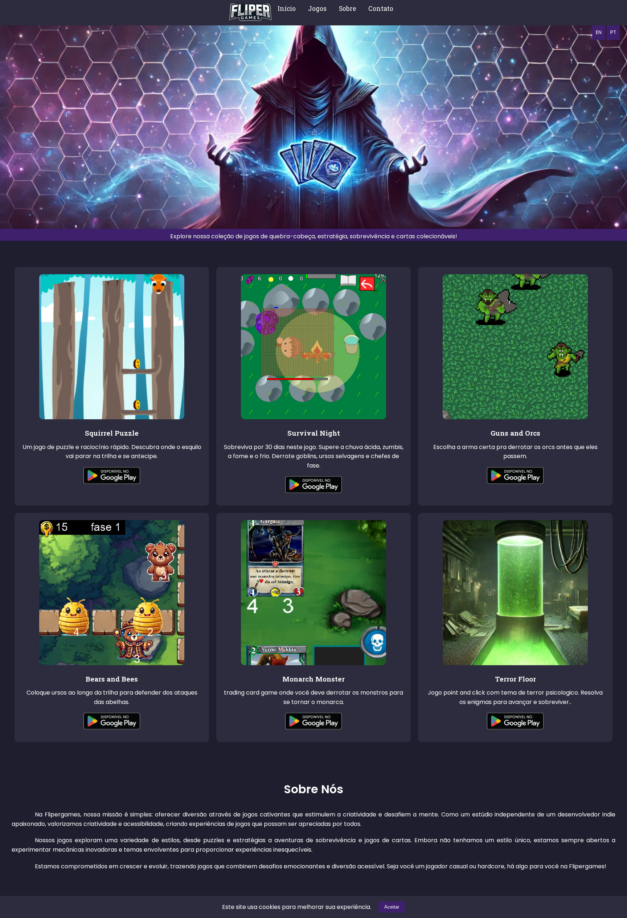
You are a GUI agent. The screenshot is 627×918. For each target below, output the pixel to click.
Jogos (317, 8)
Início (287, 8)
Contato (380, 8)
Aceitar (391, 907)
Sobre (347, 8)
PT (613, 32)
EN (599, 32)
